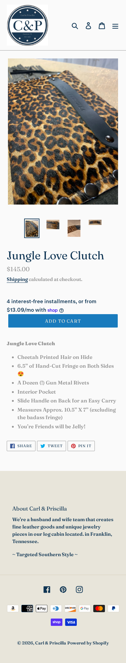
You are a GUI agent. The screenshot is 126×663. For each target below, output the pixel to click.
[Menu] (115, 25)
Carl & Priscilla (50, 643)
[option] (32, 228)
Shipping (17, 279)
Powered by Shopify (88, 643)
